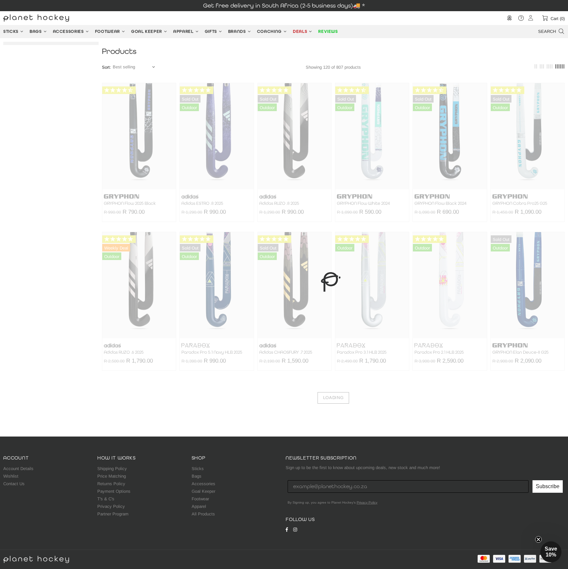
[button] (550, 551)
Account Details (18, 468)
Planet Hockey (36, 18)
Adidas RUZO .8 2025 (279, 203)
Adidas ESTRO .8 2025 (202, 203)
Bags (196, 476)
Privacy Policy (111, 506)
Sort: (106, 67)
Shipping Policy (112, 468)
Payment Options (113, 491)
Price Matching (111, 476)
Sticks (198, 468)
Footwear (200, 498)
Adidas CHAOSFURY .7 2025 (285, 352)
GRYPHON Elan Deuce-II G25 (520, 352)
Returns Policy (111, 483)
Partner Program (113, 513)
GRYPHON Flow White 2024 (363, 203)
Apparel (199, 506)
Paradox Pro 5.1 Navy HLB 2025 (211, 352)
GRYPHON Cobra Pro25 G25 (519, 203)
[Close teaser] (538, 539)
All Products (203, 513)
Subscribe (547, 486)
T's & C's (105, 498)
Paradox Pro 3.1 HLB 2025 (362, 352)
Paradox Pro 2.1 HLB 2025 (439, 352)
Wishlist (10, 476)
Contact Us (14, 483)
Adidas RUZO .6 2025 (124, 352)
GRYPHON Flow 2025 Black (130, 203)
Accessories (203, 483)
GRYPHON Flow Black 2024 (440, 203)
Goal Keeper (203, 491)
